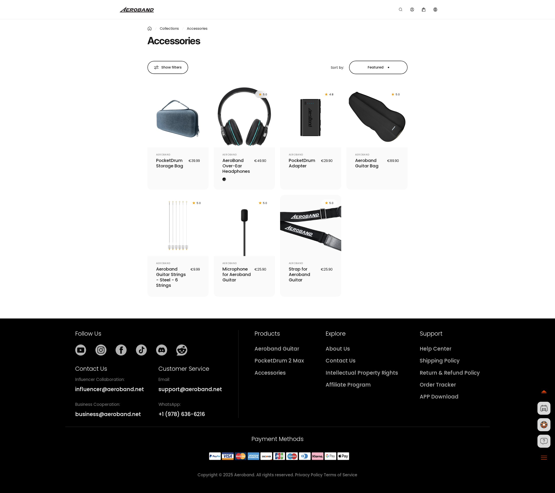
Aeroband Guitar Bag (367, 163)
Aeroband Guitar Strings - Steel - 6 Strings (171, 277)
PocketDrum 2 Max (279, 361)
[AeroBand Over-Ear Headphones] (244, 116)
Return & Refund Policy (450, 373)
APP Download (439, 397)
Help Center (435, 349)
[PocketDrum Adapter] (310, 116)
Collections (169, 28)
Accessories (270, 373)
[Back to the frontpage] (149, 28)
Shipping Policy (440, 361)
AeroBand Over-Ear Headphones (236, 165)
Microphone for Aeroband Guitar (236, 274)
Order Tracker (438, 385)
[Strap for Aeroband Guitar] (310, 225)
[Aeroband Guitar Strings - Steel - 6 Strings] (178, 225)
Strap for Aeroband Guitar (299, 274)
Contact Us (341, 361)
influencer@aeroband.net (109, 389)
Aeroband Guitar (277, 349)
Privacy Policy (309, 475)
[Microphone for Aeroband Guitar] (244, 225)
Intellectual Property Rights (362, 373)
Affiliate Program (348, 385)
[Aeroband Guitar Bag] (377, 116)
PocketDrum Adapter (302, 163)
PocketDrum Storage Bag (169, 163)
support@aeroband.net (190, 389)
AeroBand (163, 154)
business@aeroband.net (108, 414)
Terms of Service (340, 475)
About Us (338, 349)
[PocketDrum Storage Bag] (178, 116)
